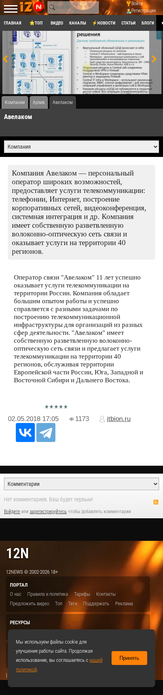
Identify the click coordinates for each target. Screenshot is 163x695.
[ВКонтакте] (25, 432)
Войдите (12, 511)
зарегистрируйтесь (48, 511)
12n (17, 553)
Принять (129, 658)
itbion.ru (119, 419)
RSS (156, 502)
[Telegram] (45, 432)
